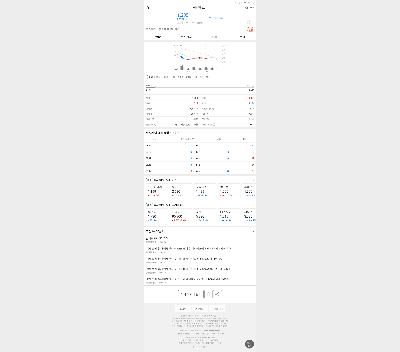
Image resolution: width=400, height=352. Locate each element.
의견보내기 (217, 308)
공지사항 (204, 334)
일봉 (150, 77)
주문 (250, 29)
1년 (195, 77)
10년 (208, 77)
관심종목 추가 (249, 22)
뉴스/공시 (186, 36)
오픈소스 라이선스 (217, 334)
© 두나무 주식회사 (200, 347)
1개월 (181, 77)
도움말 (207, 113)
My (252, 8)
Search (246, 7)
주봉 (158, 77)
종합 (157, 36)
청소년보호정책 (195, 330)
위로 (249, 344)
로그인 (182, 308)
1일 (173, 77)
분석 (242, 36)
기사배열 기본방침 (182, 334)
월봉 (166, 77)
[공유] (217, 294)
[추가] (208, 294)
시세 (214, 36)
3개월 (188, 77)
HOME (147, 7)
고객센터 (195, 334)
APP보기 (200, 308)
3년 (201, 77)
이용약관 (183, 330)
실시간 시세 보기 (190, 294)
